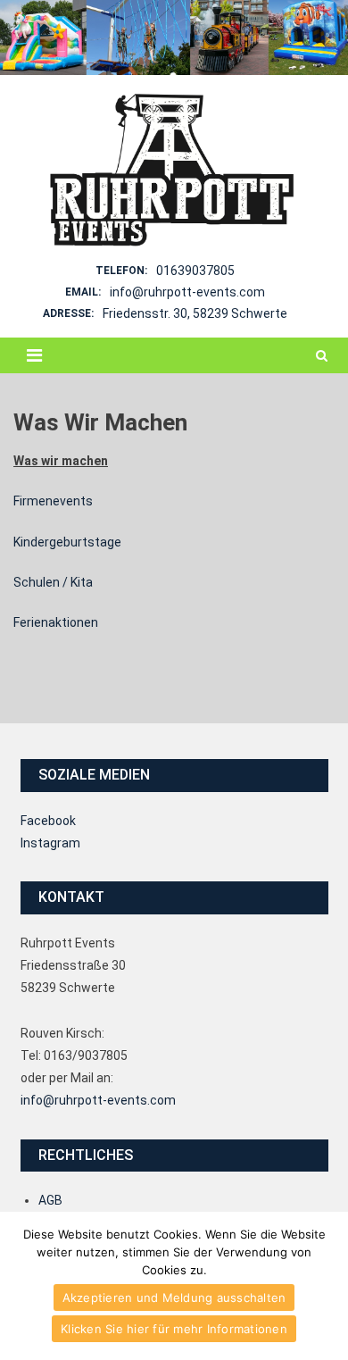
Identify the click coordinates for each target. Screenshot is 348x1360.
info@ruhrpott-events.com (187, 292)
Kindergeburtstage (67, 542)
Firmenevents (53, 501)
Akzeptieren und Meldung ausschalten (174, 1297)
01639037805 (195, 270)
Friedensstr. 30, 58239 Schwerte (195, 313)
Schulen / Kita (53, 582)
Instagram (50, 843)
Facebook (48, 820)
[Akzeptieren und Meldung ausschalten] (326, 1286)
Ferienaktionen (55, 622)
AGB (50, 1200)
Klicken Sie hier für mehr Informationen (174, 1329)
